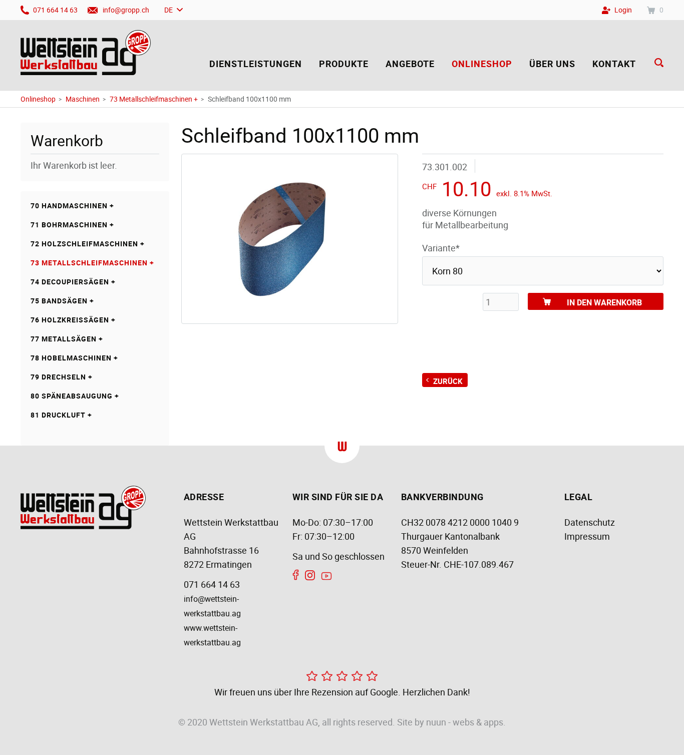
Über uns (552, 64)
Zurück (448, 381)
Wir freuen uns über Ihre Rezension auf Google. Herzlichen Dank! (342, 692)
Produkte (344, 64)
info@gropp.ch (126, 10)
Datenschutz (589, 522)
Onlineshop (482, 64)
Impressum (587, 536)
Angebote (410, 64)
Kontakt (614, 64)
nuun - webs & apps (464, 722)
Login (623, 10)
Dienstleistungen (255, 64)
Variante (441, 248)
